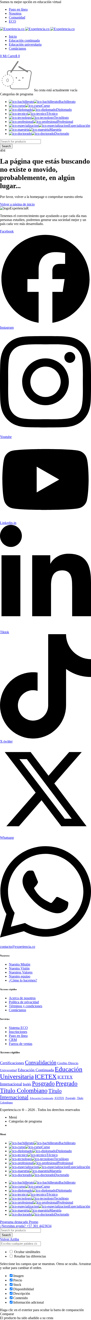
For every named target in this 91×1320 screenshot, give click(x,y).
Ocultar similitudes (26, 1252)
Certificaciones (12, 1063)
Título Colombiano (23, 1090)
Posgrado (43, 1083)
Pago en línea (18, 9)
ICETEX (46, 1076)
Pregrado (67, 1083)
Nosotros (15, 13)
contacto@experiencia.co (17, 946)
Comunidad (17, 17)
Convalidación (40, 1062)
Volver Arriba (9, 1239)
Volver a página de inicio (17, 204)
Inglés (27, 1084)
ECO (12, 21)
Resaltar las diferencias (29, 1256)
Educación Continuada (36, 1070)
